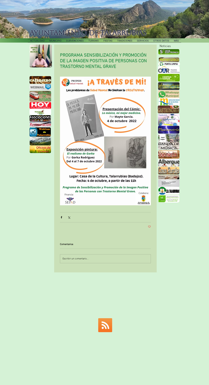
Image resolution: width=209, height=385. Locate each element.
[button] (125, 40)
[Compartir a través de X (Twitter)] (68, 217)
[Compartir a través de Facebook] (61, 217)
